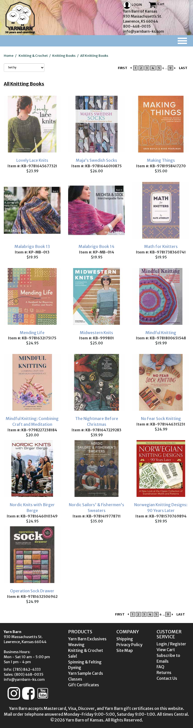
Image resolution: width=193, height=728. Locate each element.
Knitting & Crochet (33, 56)
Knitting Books (64, 56)
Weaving (76, 644)
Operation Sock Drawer (32, 590)
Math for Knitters (161, 246)
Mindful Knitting (161, 332)
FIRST (122, 68)
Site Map (124, 650)
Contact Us (167, 678)
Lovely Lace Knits (32, 160)
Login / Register (171, 643)
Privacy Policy (129, 644)
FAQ (160, 666)
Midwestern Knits (96, 332)
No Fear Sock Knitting (161, 418)
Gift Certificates (83, 684)
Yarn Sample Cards (85, 673)
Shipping (124, 638)
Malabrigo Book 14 (96, 246)
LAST (183, 68)
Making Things (161, 160)
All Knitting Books (94, 56)
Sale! (72, 656)
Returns (164, 672)
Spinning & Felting (85, 661)
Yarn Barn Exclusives (87, 638)
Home (9, 56)
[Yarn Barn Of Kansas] (20, 17)
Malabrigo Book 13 (32, 246)
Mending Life (32, 332)
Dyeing (74, 667)
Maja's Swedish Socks (96, 160)
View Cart (166, 649)
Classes (75, 679)
